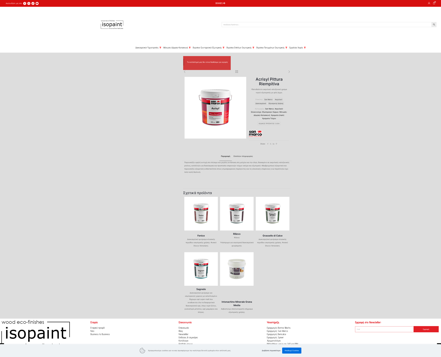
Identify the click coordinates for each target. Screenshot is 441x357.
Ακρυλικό (278, 99)
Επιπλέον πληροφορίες (243, 156)
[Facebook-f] (24, 3)
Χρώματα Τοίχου (269, 118)
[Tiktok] (32, 3)
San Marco (269, 109)
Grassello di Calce (273, 235)
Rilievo (236, 234)
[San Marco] (255, 134)
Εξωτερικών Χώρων (270, 112)
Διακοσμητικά (261, 103)
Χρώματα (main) (277, 115)
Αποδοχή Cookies (292, 350)
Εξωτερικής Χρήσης (276, 103)
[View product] (215, 200)
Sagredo (201, 289)
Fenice (201, 235)
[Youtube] (37, 3)
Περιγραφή (225, 156)
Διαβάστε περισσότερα (271, 350)
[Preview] (215, 205)
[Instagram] (28, 3)
